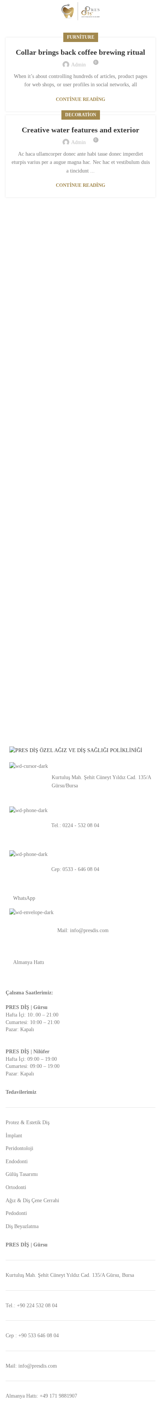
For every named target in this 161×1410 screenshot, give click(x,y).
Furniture (80, 37)
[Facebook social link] (142, 11)
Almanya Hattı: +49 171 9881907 (41, 1396)
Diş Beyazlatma (22, 1226)
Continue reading (80, 99)
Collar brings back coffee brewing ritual (80, 52)
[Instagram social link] (151, 11)
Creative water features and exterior (80, 130)
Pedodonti (16, 1213)
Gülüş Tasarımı (22, 1174)
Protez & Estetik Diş (27, 1122)
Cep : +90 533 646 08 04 (32, 1335)
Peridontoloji (19, 1148)
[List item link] (80, 781)
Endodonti (17, 1161)
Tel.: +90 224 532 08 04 (31, 1305)
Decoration (80, 114)
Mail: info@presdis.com (31, 1366)
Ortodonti (16, 1187)
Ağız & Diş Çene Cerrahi (32, 1200)
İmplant (14, 1135)
